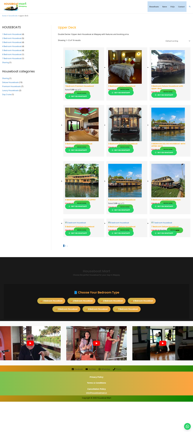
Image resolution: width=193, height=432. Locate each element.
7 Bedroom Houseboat (11, 58)
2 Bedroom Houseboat (11, 38)
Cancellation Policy (96, 389)
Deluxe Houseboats (10, 82)
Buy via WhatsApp (79, 96)
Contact (181, 6)
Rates (164, 6)
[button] (190, 7)
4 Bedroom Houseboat (11, 46)
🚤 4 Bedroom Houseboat (142, 301)
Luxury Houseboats (10, 90)
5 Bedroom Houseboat (11, 50)
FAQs (172, 6)
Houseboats (154, 6)
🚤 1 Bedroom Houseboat (51, 301)
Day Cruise (6, 94)
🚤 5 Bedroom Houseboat (66, 309)
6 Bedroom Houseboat (11, 54)
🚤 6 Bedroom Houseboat (96, 309)
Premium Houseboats (11, 86)
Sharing (5, 62)
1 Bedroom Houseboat (11, 34)
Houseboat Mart (104, 398)
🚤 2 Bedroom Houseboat (81, 301)
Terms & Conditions (96, 383)
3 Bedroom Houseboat (11, 42)
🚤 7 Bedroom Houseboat (126, 309)
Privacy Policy (96, 377)
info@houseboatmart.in (96, 393)
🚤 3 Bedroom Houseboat (111, 301)
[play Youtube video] (30, 343)
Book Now (81, 93)
